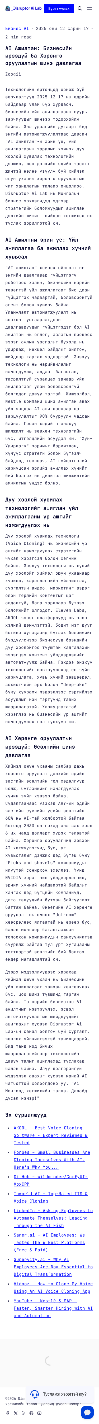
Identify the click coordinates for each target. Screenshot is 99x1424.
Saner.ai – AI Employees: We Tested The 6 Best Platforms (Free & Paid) (49, 1242)
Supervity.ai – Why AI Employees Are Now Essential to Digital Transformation (53, 1267)
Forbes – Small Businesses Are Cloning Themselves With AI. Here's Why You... (52, 1160)
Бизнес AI (17, 28)
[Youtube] (39, 1413)
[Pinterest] (31, 1413)
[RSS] (23, 1413)
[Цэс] (89, 8)
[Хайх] (80, 8)
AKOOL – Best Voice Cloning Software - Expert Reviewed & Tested (51, 1135)
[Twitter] (15, 1413)
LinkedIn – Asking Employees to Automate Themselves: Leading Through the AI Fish (53, 1218)
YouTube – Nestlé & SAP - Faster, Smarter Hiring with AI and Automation (53, 1308)
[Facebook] (7, 1413)
